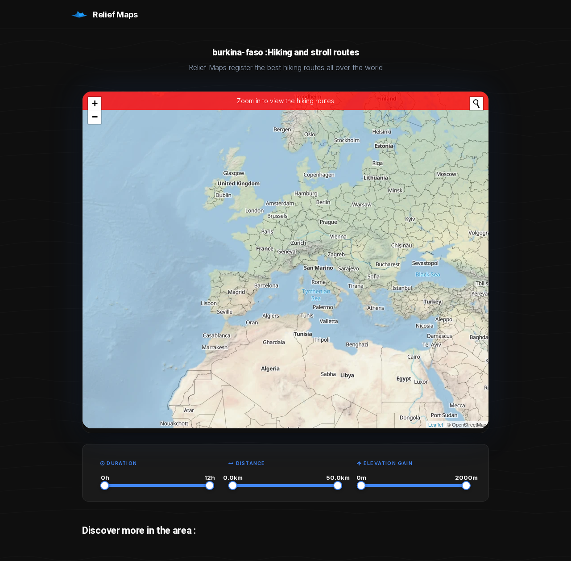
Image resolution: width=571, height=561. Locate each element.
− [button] (95, 116)
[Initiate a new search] (476, 103)
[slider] (104, 485)
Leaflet (435, 424)
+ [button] (95, 103)
